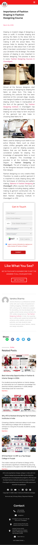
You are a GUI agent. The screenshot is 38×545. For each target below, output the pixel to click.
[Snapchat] (26, 490)
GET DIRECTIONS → (19, 540)
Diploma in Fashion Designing (21, 184)
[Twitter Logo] (19, 490)
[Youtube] (15, 490)
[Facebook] (8, 490)
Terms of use (8, 496)
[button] (7, 339)
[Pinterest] (30, 490)
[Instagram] (11, 490)
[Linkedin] (23, 490)
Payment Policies (28, 496)
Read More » (5, 390)
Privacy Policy (17, 496)
